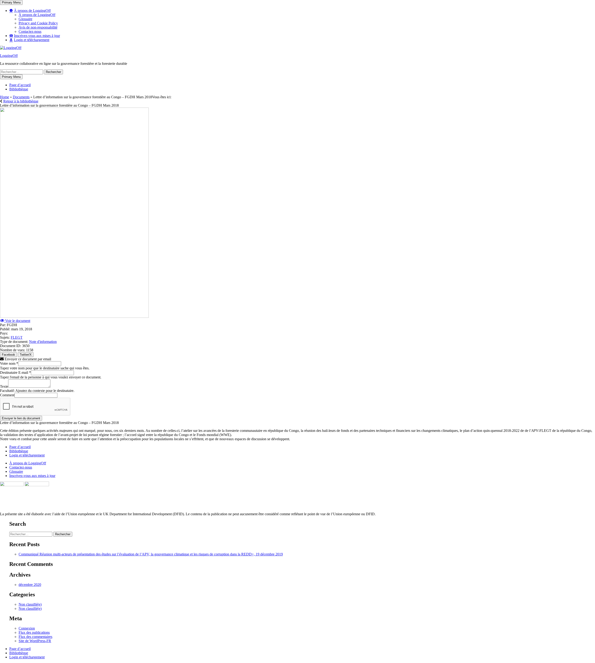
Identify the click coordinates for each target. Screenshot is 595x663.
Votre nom (9, 363)
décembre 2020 (30, 585)
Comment (7, 395)
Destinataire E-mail (15, 372)
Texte (4, 386)
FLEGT (17, 337)
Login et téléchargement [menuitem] (27, 657)
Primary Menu (11, 2)
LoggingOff (9, 56)
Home (4, 97)
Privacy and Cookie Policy (38, 23)
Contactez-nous (30, 31)
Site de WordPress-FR (35, 641)
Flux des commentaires (35, 637)
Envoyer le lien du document (21, 418)
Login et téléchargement (27, 455)
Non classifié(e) (30, 604)
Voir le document (17, 321)
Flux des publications (34, 632)
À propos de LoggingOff (37, 15)
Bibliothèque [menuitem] (18, 653)
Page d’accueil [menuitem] (20, 649)
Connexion (27, 628)
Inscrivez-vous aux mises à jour (32, 476)
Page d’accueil (20, 85)
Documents (21, 97)
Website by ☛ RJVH (580, 519)
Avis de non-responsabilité (38, 27)
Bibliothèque (18, 89)
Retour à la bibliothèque (20, 101)
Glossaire (25, 19)
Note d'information (43, 342)
